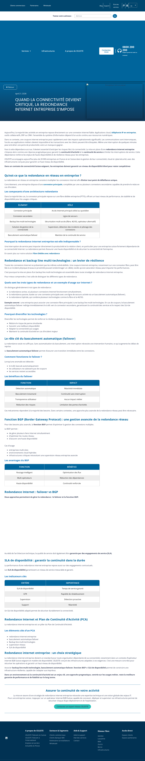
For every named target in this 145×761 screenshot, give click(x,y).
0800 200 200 (128, 48)
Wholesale (47, 5)
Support (106, 6)
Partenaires (34, 5)
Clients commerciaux (17, 5)
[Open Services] (30, 51)
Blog (101, 6)
